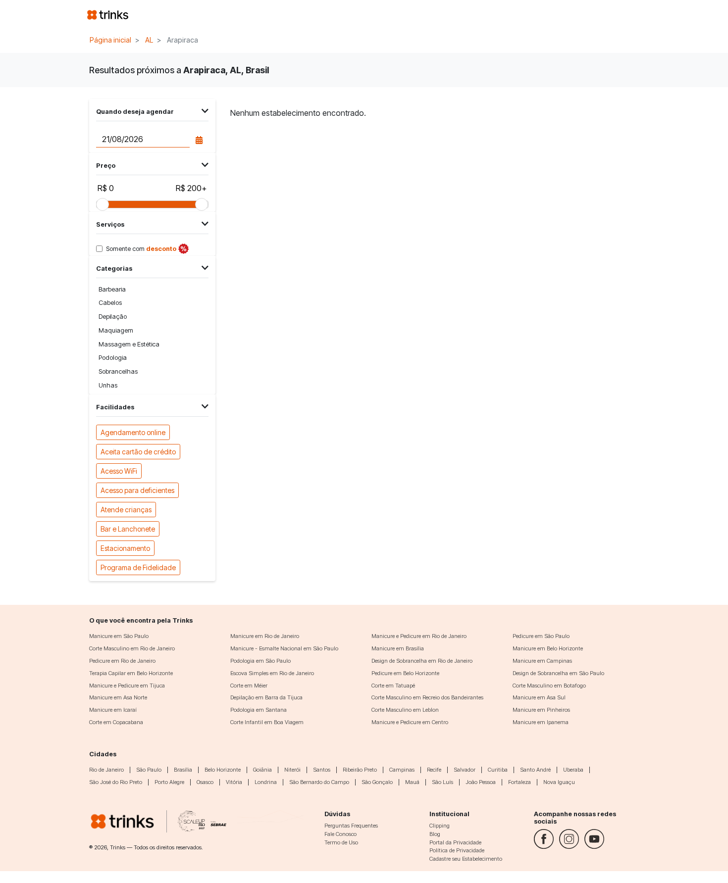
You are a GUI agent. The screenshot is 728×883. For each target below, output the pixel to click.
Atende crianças (126, 509)
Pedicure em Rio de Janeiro (122, 660)
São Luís (442, 782)
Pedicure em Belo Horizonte (405, 673)
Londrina (266, 782)
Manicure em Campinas (542, 660)
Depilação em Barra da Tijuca (266, 697)
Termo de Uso (341, 842)
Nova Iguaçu (559, 782)
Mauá (412, 782)
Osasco (205, 782)
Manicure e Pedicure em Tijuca (127, 685)
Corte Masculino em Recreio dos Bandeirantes (427, 697)
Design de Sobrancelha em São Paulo (558, 673)
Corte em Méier (248, 685)
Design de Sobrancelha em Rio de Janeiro (421, 660)
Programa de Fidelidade (138, 567)
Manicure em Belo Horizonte (548, 648)
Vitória (234, 782)
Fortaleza (519, 782)
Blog (434, 834)
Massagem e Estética (129, 344)
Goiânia (262, 769)
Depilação (113, 316)
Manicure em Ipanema (541, 722)
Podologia (113, 357)
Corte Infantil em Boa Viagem (267, 722)
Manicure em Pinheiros (541, 709)
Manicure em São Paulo (119, 636)
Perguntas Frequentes (351, 825)
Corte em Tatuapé (393, 685)
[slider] (102, 204)
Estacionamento (125, 548)
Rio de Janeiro (106, 769)
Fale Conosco (340, 834)
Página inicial (110, 40)
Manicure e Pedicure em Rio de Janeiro (419, 636)
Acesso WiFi (119, 471)
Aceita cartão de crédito (138, 451)
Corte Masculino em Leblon (405, 709)
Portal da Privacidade (455, 842)
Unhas (108, 385)
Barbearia (112, 289)
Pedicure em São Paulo (541, 636)
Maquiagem (116, 330)
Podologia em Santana (258, 709)
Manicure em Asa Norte (118, 697)
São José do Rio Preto (115, 782)
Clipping (439, 825)
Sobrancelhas (118, 371)
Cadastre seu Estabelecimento (465, 858)
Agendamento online (133, 432)
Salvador (464, 769)
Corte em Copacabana (116, 722)
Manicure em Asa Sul (539, 697)
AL (149, 40)
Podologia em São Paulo (260, 660)
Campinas (402, 769)
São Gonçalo (377, 782)
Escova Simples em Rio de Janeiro (272, 673)
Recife (434, 769)
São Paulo (148, 769)
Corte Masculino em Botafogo (549, 685)
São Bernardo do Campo (319, 782)
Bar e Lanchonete (128, 529)
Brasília (183, 769)
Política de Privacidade (456, 850)
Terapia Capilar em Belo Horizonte (131, 673)
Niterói (292, 769)
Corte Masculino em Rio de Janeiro (132, 648)
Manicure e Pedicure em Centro (409, 722)
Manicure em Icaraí (113, 709)
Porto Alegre (169, 782)
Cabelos (110, 302)
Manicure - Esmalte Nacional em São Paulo (284, 648)
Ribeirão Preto (360, 769)
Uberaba (573, 769)
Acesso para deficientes (137, 490)
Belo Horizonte (223, 769)
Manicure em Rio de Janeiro (264, 636)
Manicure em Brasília (397, 648)
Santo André (535, 769)
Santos (321, 769)
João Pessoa (481, 782)
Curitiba (498, 769)
